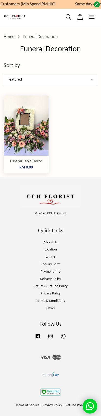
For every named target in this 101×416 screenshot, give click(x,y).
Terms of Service (27, 405)
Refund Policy (75, 405)
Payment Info (50, 272)
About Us (51, 242)
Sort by (12, 66)
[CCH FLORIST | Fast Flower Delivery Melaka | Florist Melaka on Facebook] (37, 339)
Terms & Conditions (50, 301)
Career (50, 257)
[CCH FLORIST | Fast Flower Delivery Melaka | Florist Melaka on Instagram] (50, 339)
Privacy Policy (51, 293)
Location (50, 249)
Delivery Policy (50, 279)
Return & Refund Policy (51, 286)
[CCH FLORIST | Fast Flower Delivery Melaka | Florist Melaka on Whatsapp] (63, 339)
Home (9, 37)
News (50, 308)
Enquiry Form (51, 264)
